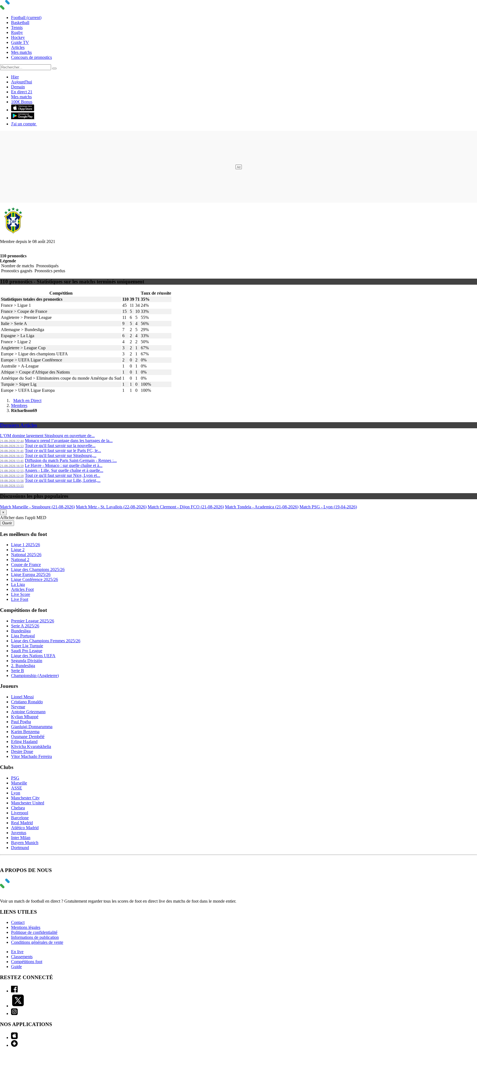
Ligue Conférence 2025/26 (34, 579)
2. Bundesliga (23, 665)
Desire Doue (22, 751)
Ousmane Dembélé (27, 736)
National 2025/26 (26, 554)
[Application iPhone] (14, 1037)
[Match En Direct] (18, 886)
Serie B (17, 670)
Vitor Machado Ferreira (31, 756)
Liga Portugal (23, 635)
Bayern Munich (24, 842)
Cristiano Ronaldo (27, 701)
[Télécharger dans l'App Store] (22, 109)
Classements (22, 956)
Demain (18, 86)
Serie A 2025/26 (25, 625)
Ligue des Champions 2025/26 (38, 569)
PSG (15, 778)
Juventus (18, 832)
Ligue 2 (18, 549)
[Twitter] (18, 1005)
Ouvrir (7, 523)
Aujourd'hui (21, 82)
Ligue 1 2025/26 (25, 544)
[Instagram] (14, 1013)
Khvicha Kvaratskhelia (31, 746)
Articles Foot (22, 589)
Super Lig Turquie (27, 645)
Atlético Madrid (25, 827)
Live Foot (19, 599)
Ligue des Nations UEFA (33, 655)
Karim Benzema (25, 731)
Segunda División (26, 660)
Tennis (17, 27)
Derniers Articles (18, 425)
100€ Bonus (21, 101)
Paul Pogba (21, 721)
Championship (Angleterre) (35, 675)
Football (26, 17)
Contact (18, 922)
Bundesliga (21, 630)
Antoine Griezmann (28, 711)
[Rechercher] (54, 68)
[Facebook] (14, 991)
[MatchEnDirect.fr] (18, 8)
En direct (21, 91)
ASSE (16, 788)
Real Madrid (22, 822)
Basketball (20, 22)
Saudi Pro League (26, 650)
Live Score (20, 594)
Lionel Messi (22, 696)
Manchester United (27, 802)
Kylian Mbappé (24, 716)
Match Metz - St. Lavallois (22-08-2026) (111, 506)
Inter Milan (20, 837)
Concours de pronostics (31, 57)
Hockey (18, 37)
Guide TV (20, 42)
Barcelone (20, 817)
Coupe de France (26, 564)
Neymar (18, 706)
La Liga (18, 584)
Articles (18, 47)
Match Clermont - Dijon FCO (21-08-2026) (186, 506)
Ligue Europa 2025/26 (31, 574)
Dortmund (20, 847)
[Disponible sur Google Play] (22, 117)
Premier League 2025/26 (32, 621)
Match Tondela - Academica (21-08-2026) (261, 506)
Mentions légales (25, 927)
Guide (16, 966)
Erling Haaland (24, 741)
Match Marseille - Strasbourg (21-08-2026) (37, 506)
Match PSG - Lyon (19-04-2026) (328, 506)
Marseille (19, 783)
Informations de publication (35, 937)
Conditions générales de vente (37, 942)
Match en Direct (27, 400)
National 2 (20, 559)
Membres (19, 405)
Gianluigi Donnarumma (31, 726)
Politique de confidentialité (34, 932)
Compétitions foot (26, 961)
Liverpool (19, 812)
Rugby (17, 32)
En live (17, 951)
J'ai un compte (24, 123)
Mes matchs (21, 52)
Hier (15, 77)
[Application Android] (14, 1045)
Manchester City (25, 798)
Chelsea (18, 807)
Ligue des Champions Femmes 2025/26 (45, 640)
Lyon (15, 793)
